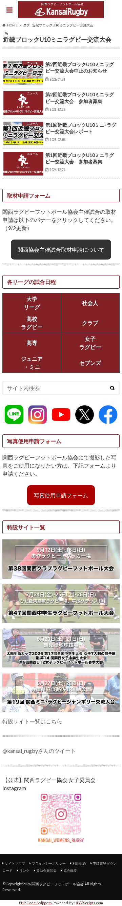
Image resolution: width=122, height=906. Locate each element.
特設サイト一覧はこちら (32, 721)
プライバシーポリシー (49, 863)
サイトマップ (15, 863)
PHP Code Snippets (35, 903)
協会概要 (70, 870)
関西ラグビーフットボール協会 (58, 884)
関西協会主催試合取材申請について (61, 249)
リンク (24, 870)
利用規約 (79, 863)
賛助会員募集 (46, 870)
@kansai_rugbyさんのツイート (39, 750)
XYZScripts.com (89, 903)
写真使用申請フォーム (61, 495)
